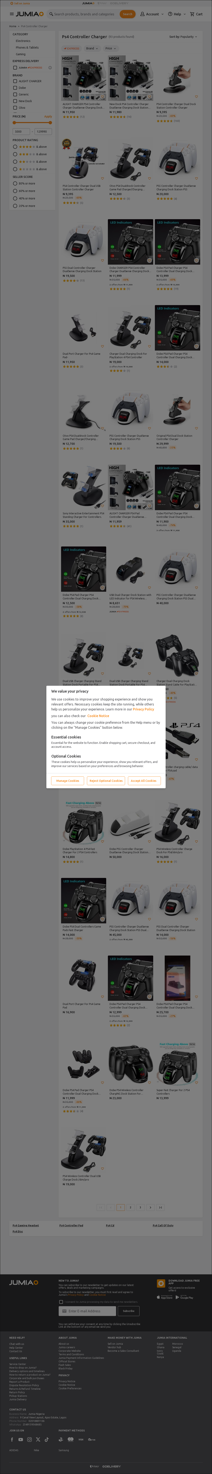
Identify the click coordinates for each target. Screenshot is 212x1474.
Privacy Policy (143, 709)
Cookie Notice (98, 716)
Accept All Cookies (143, 780)
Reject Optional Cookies (106, 780)
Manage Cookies (67, 780)
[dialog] (106, 737)
